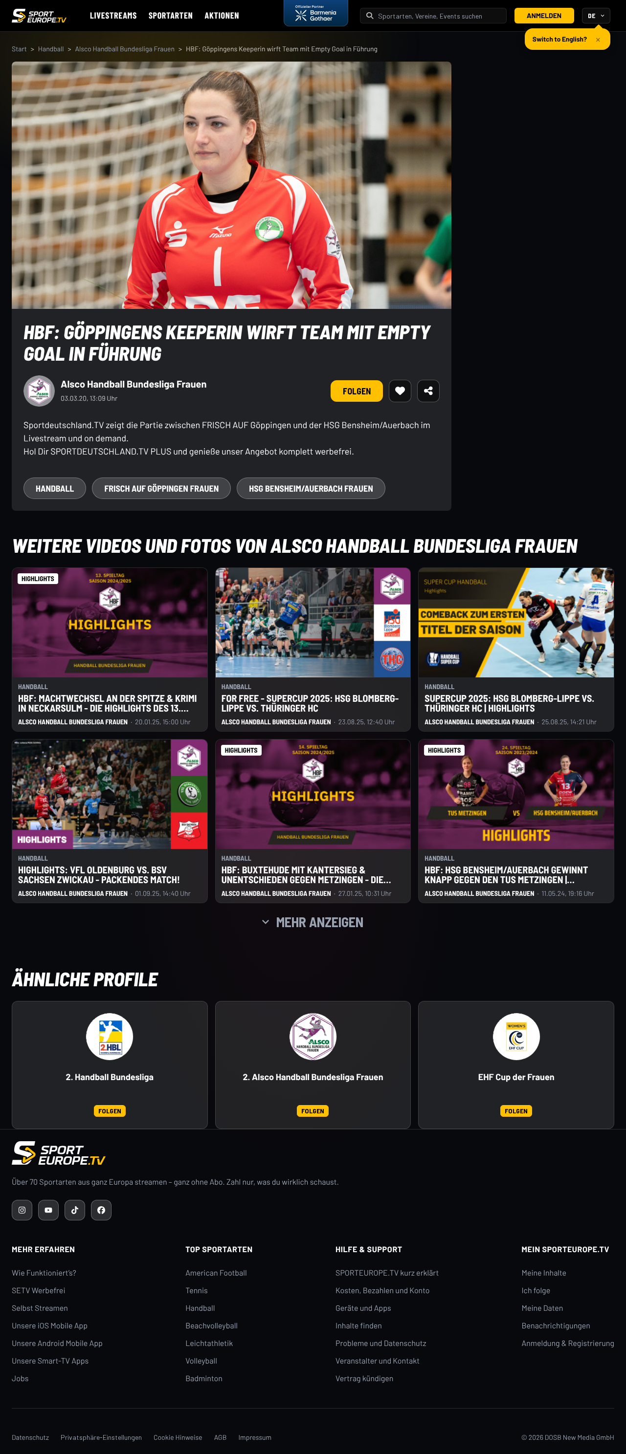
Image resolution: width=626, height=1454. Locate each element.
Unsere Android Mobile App (57, 1343)
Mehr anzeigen (319, 921)
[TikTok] (75, 1210)
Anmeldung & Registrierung (567, 1343)
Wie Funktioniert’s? (44, 1273)
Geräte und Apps (363, 1308)
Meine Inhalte (543, 1273)
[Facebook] (101, 1210)
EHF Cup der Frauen (516, 1077)
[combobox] (439, 16)
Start (19, 48)
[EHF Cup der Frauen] (516, 1036)
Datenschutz (30, 1437)
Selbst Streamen (40, 1308)
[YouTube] (48, 1210)
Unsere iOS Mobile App (50, 1325)
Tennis (196, 1290)
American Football (215, 1273)
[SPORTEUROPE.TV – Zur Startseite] (39, 15)
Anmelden (544, 15)
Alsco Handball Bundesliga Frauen (125, 48)
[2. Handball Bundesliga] (109, 1036)
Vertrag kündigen (364, 1378)
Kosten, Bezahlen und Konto (382, 1290)
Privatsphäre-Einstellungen (101, 1437)
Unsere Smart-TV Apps (50, 1361)
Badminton (204, 1378)
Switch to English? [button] (560, 35)
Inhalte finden (358, 1325)
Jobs (20, 1378)
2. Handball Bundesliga (110, 1077)
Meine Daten (542, 1308)
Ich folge (535, 1290)
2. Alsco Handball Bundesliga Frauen (313, 1077)
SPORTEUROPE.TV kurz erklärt (387, 1273)
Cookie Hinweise (178, 1437)
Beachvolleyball (211, 1325)
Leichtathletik (209, 1343)
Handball (51, 48)
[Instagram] (22, 1210)
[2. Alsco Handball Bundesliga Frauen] (313, 1036)
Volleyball (201, 1361)
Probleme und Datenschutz (380, 1343)
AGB (220, 1437)
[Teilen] (428, 391)
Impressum (254, 1437)
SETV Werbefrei (38, 1290)
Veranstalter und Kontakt (377, 1361)
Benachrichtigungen (555, 1325)
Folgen (357, 391)
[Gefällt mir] (400, 391)
